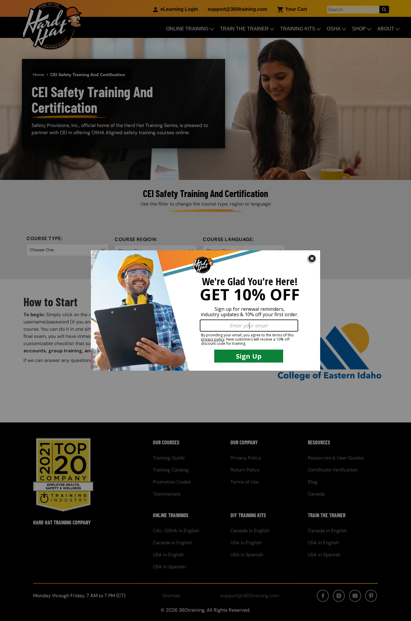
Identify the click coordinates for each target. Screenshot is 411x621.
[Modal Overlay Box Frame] (205, 310)
